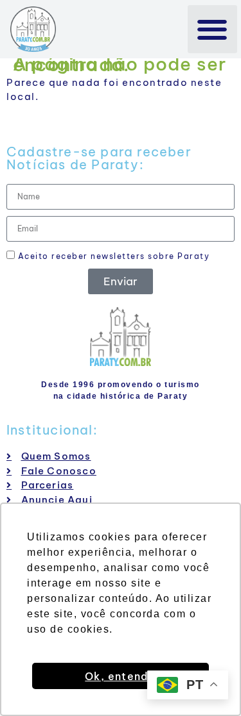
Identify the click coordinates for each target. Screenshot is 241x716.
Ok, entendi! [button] (120, 676)
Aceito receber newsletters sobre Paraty (112, 255)
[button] (212, 29)
